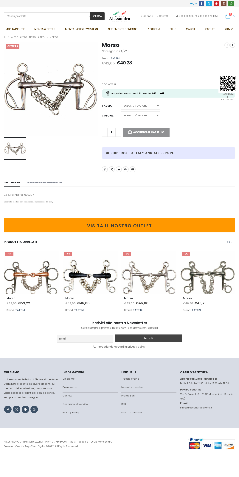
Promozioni (128, 395)
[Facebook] (201, 3)
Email (133, 169)
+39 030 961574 (188, 16)
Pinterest (25, 409)
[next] (232, 45)
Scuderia (154, 29)
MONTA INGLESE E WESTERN (81, 29)
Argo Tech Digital (35, 446)
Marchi (190, 29)
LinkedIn (119, 169)
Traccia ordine (130, 379)
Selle (173, 29)
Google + (126, 169)
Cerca (97, 16)
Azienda (148, 16)
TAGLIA (107, 106)
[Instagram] (223, 3)
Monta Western (44, 29)
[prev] (227, 45)
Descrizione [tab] (12, 182)
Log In (193, 3)
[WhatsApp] (231, 3)
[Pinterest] (216, 3)
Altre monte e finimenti (123, 29)
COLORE (107, 115)
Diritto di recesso (131, 412)
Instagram (34, 409)
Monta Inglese (15, 29)
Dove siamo (70, 387)
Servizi (228, 29)
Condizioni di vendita (75, 404)
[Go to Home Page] (5, 37)
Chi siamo (69, 379)
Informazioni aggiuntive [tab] (44, 182)
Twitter (112, 169)
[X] (209, 3)
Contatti (163, 16)
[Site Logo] (119, 16)
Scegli (52, 256)
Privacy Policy (71, 412)
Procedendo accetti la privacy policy (121, 347)
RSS (123, 404)
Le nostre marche (132, 387)
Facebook (105, 169)
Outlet (210, 29)
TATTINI (115, 58)
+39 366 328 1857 (208, 16)
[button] (228, 242)
